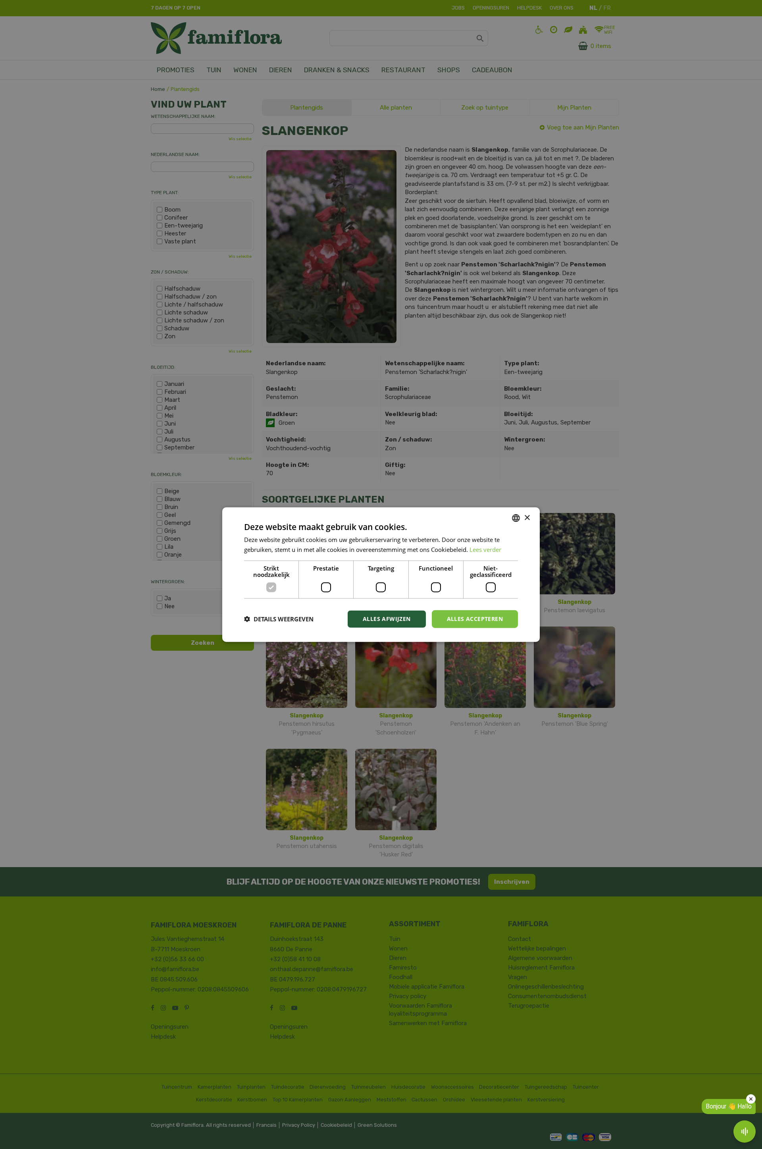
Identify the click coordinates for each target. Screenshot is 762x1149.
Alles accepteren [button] (475, 619)
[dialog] (381, 574)
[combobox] (516, 518)
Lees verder (485, 549)
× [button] (527, 518)
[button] (279, 619)
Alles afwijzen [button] (387, 619)
